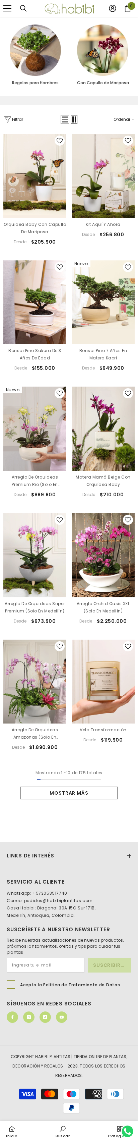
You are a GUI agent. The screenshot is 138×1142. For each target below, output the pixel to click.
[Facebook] (12, 1017)
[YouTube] (61, 1017)
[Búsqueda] (23, 8)
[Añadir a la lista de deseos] (60, 141)
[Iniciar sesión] (112, 8)
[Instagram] (28, 1017)
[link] (63, 1131)
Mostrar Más (69, 793)
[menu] (7, 8)
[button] (65, 119)
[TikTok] (45, 1017)
